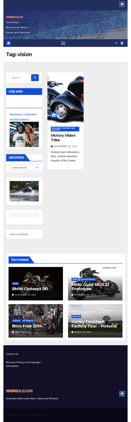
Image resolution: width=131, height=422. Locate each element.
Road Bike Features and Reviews (63, 129)
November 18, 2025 (25, 295)
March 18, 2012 (83, 332)
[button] (116, 43)
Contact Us (12, 354)
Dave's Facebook (19, 234)
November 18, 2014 (85, 295)
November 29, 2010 (65, 146)
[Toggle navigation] (63, 43)
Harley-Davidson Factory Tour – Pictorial (94, 323)
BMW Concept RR (30, 288)
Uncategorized (88, 279)
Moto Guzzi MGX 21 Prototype (90, 286)
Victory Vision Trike (63, 137)
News (75, 279)
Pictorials (28, 321)
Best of (76, 316)
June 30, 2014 (22, 332)
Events (16, 321)
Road (15, 283)
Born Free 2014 (27, 326)
